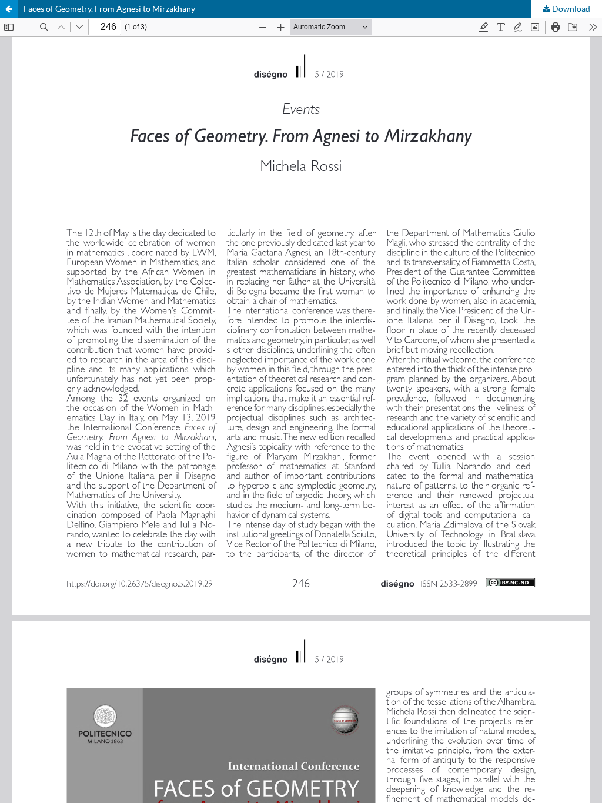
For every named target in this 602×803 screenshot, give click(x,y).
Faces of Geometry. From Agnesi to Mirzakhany (109, 9)
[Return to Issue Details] (9, 9)
